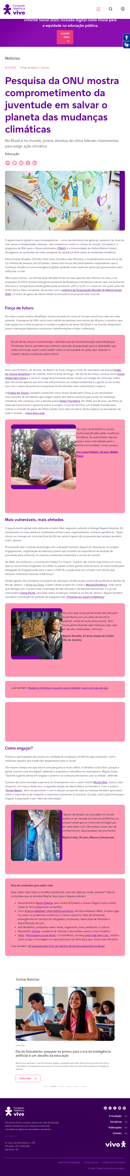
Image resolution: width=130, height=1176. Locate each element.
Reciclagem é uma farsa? (41, 935)
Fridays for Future (18, 393)
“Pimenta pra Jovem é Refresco (85, 597)
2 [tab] (54, 1086)
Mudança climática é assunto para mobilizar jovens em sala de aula (68, 688)
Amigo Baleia (14, 790)
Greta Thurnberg (70, 401)
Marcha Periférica (96, 585)
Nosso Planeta (44, 903)
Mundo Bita (100, 782)
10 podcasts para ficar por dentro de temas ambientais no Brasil (66, 946)
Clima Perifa (27, 593)
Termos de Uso (91, 1162)
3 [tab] (61, 1086)
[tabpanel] (65, 1034)
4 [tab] (69, 1086)
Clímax (36, 931)
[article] (65, 597)
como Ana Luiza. (35, 413)
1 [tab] (46, 1086)
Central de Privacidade (69, 1162)
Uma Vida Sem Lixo (97, 935)
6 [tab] (84, 1086)
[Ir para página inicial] (14, 9)
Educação (12, 154)
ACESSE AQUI (65, 35)
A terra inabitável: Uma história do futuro (49, 911)
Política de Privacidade (114, 1162)
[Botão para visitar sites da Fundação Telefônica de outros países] (123, 9)
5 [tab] (76, 1086)
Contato (117, 1133)
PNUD (61, 248)
